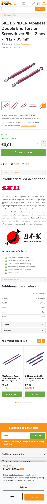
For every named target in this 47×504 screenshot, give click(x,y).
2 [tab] (18, 402)
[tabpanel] (12, 372)
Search (40, 9)
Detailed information (28, 126)
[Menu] (44, 3)
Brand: (18, 47)
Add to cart (25, 152)
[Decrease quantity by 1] (43, 145)
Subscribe (37, 436)
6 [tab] (26, 402)
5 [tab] (24, 402)
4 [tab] (22, 402)
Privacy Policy (6, 444)
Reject (13, 496)
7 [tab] (29, 402)
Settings (23, 487)
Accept (34, 497)
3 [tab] (20, 402)
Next (43, 341)
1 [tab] (16, 402)
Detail (35, 394)
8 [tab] (31, 402)
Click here (18, 480)
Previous (39, 341)
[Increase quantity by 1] (43, 141)
